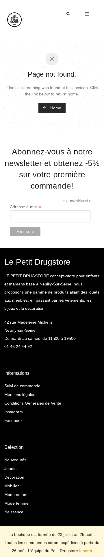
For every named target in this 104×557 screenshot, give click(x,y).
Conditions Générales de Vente (32, 403)
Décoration (14, 477)
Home (55, 108)
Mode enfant (15, 494)
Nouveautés (15, 460)
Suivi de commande (22, 385)
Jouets (10, 468)
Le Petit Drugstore (37, 261)
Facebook (13, 420)
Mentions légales (19, 394)
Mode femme (16, 503)
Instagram (13, 412)
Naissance (13, 512)
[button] (68, 14)
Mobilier (11, 486)
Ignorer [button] (85, 550)
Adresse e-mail (25, 207)
